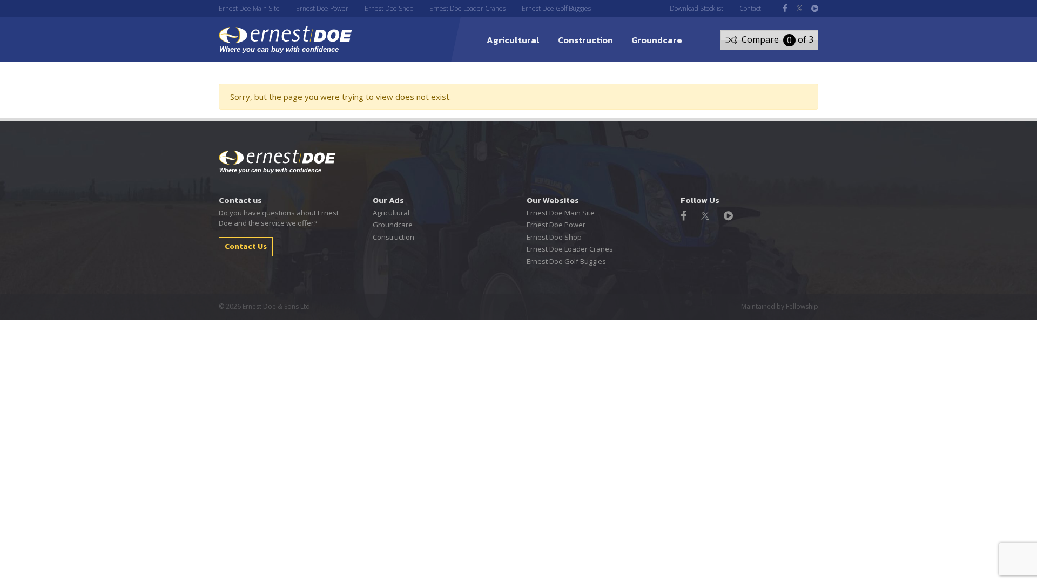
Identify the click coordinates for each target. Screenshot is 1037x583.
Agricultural (513, 39)
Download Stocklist (696, 8)
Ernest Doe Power (322, 8)
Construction (585, 39)
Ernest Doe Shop (389, 8)
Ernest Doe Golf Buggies (556, 8)
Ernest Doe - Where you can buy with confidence (277, 161)
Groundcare (656, 39)
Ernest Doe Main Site (249, 8)
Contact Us (246, 246)
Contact (750, 8)
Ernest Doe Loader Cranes (467, 8)
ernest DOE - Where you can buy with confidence (285, 39)
